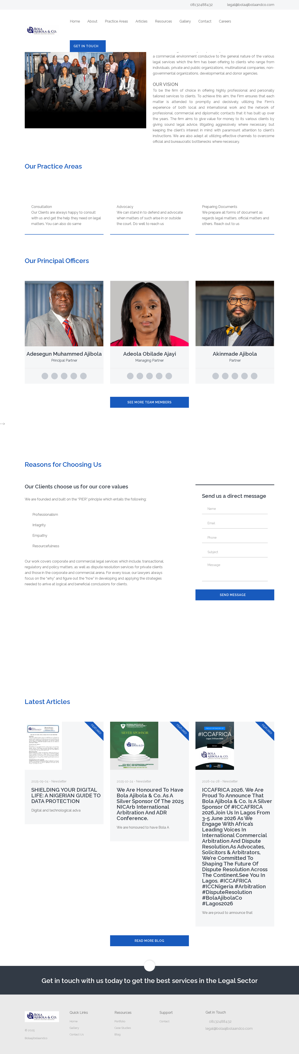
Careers (225, 21)
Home (75, 21)
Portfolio (119, 1021)
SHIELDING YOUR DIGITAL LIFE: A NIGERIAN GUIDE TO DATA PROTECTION (66, 795)
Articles (141, 21)
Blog (117, 1034)
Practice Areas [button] (116, 21)
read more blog (149, 941)
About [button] (92, 21)
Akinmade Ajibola (235, 354)
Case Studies (122, 1028)
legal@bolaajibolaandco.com (250, 5)
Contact (204, 21)
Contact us (77, 1034)
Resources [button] (163, 21)
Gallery (185, 21)
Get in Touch (86, 46)
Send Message (233, 595)
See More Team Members (149, 402)
